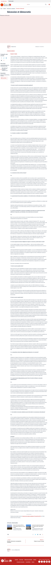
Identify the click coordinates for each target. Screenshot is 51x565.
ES (27, 4)
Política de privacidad (28, 559)
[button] (46, 4)
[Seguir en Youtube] (49, 561)
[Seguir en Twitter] (42, 561)
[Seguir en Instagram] (44, 561)
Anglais (15, 53)
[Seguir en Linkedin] (47, 561)
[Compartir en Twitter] (35, 534)
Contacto (16, 559)
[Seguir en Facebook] (39, 561)
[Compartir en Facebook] (33, 534)
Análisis (4, 8)
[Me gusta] (8, 534)
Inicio (1, 8)
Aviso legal (21, 559)
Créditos (34, 559)
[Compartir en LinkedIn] (38, 534)
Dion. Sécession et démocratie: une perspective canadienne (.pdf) (5, 69)
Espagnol (12, 53)
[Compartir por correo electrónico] (1, 60)
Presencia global (11, 1)
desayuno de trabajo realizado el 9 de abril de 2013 (32, 516)
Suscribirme (5, 78)
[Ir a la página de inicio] (6, 4)
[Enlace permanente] (4, 60)
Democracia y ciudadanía (11, 8)
